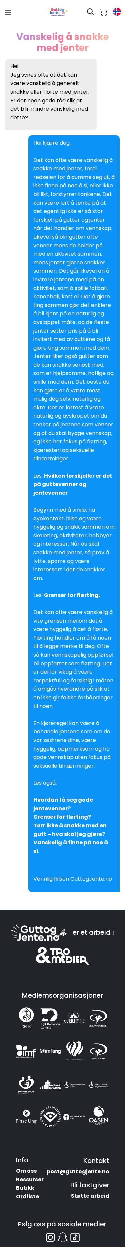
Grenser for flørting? (62, 817)
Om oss (26, 1171)
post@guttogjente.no (78, 1171)
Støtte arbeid (90, 1196)
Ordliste (27, 1196)
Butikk (25, 1188)
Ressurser (30, 1179)
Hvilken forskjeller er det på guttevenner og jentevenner (72, 484)
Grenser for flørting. (72, 595)
